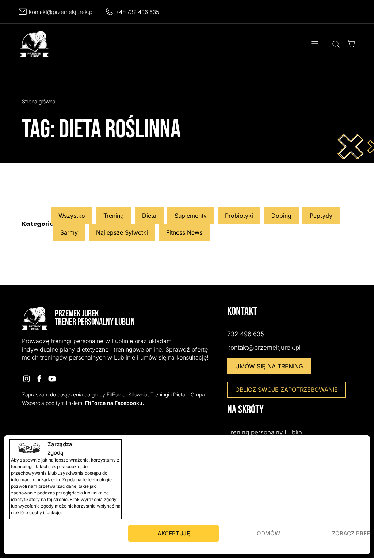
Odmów (268, 533)
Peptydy (321, 215)
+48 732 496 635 (137, 11)
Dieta (149, 215)
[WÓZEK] (351, 43)
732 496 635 (245, 334)
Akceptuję (173, 533)
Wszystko (71, 215)
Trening (113, 215)
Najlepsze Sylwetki (122, 232)
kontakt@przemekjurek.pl (61, 11)
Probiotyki (239, 215)
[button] (315, 44)
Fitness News (184, 232)
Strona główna (39, 101)
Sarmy (69, 232)
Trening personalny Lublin (264, 432)
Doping (281, 215)
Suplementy (191, 215)
